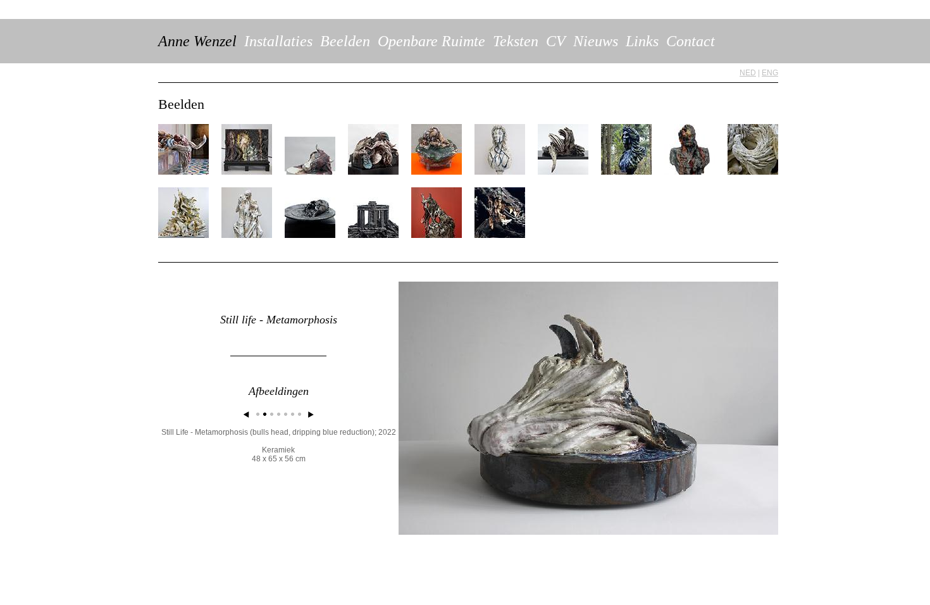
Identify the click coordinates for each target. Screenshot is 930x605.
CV (556, 41)
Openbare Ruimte (431, 41)
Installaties (278, 41)
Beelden (345, 41)
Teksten (515, 41)
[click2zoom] (588, 532)
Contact (690, 41)
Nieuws (595, 41)
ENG (770, 72)
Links (642, 41)
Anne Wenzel (197, 41)
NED (748, 72)
